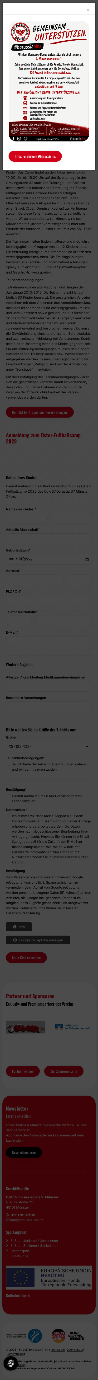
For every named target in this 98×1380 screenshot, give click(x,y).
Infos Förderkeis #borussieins (35, 156)
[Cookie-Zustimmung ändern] (11, 1363)
